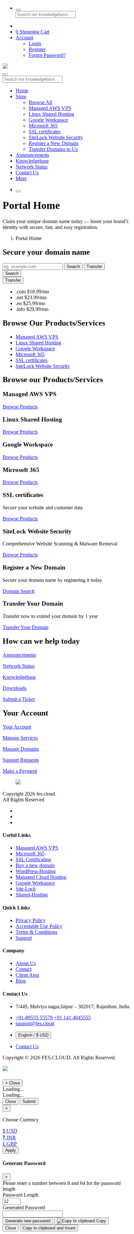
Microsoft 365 (43, 125)
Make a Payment (20, 771)
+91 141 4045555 (72, 1017)
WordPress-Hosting (36, 871)
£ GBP (10, 1144)
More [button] (21, 178)
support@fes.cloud (35, 1023)
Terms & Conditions (36, 932)
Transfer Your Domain (25, 627)
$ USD (10, 1130)
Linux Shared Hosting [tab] (38, 342)
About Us (26, 963)
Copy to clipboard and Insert (48, 1228)
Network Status (31, 166)
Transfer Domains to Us (53, 149)
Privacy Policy (31, 920)
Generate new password (27, 1220)
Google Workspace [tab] (35, 348)
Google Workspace (48, 120)
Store (21, 96)
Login (35, 43)
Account (24, 37)
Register (37, 49)
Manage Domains (21, 749)
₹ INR (9, 1137)
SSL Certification (33, 859)
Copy (100, 1220)
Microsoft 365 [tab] (30, 354)
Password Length (20, 1195)
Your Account (17, 727)
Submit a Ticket (19, 699)
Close (10, 1101)
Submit (29, 1101)
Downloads (14, 688)
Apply (10, 1150)
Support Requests (21, 760)
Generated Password (24, 1207)
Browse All (40, 102)
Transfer (94, 266)
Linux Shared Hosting (51, 114)
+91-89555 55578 (34, 1017)
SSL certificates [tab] (31, 360)
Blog (21, 981)
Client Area (27, 975)
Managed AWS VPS (50, 108)
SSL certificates (44, 131)
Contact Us (27, 172)
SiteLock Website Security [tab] (43, 366)
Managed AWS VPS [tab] (37, 337)
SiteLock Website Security (56, 137)
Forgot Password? (47, 55)
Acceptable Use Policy (39, 926)
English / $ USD (33, 1035)
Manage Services (20, 738)
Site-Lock (26, 889)
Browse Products (20, 406)
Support (24, 938)
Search (73, 266)
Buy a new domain (35, 865)
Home (22, 90)
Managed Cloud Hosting (41, 877)
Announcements (32, 155)
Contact (24, 969)
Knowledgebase (32, 161)
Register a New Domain (53, 143)
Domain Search (18, 591)
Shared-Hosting (32, 894)
